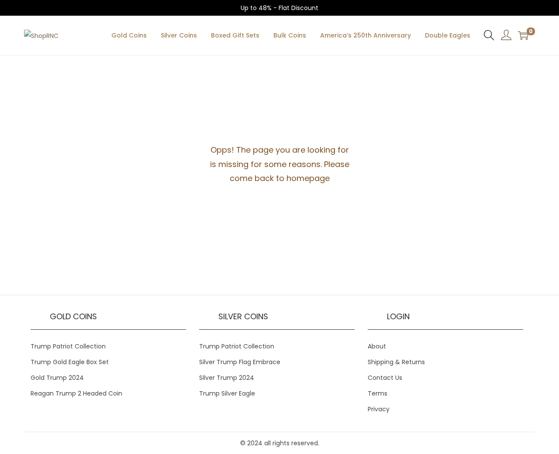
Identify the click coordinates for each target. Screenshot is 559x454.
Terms (377, 393)
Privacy (379, 409)
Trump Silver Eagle (227, 393)
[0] (523, 35)
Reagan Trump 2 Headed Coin (76, 393)
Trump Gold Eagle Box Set (70, 362)
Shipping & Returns (396, 362)
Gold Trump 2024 (57, 377)
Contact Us (385, 377)
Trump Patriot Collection (68, 346)
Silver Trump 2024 (226, 377)
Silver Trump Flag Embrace (239, 362)
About (377, 346)
